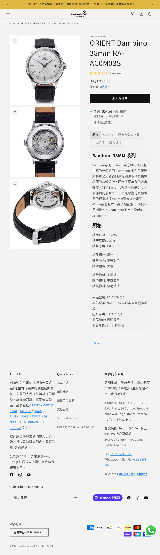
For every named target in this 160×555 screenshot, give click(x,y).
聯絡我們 (62, 392)
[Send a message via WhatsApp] (151, 530)
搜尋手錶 (62, 383)
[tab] (95, 135)
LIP (45, 422)
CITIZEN (25, 411)
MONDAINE (32, 422)
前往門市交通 (65, 400)
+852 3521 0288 (121, 454)
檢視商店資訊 (102, 122)
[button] (8, 13)
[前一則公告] (7, 4)
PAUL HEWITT (31, 416)
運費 (104, 86)
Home (13, 23)
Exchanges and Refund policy (75, 427)
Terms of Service (67, 418)
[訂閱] (75, 497)
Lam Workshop (25, 546)
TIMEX (14, 416)
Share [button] (97, 343)
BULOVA (15, 428)
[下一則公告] (152, 4)
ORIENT (24, 23)
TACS (38, 411)
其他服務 (62, 409)
